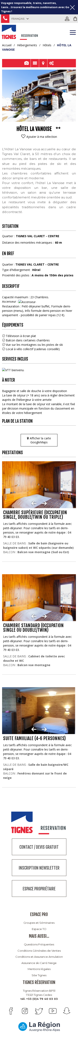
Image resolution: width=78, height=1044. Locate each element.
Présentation (35, 63)
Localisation (43, 63)
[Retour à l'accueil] (20, 31)
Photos (26, 63)
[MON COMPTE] (68, 19)
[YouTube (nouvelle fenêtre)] (52, 1011)
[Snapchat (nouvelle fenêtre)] (66, 1011)
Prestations (51, 63)
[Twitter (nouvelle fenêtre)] (39, 1011)
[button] (75, 19)
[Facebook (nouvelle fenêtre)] (11, 1011)
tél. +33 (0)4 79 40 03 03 (39, 998)
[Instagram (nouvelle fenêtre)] (25, 1011)
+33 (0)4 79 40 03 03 (5, 18)
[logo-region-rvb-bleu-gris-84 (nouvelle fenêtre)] (39, 1026)
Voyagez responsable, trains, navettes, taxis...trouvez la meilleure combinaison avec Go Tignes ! (35, 7)
